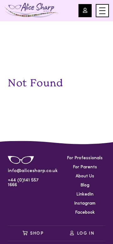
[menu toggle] (102, 10)
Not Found (35, 83)
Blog (84, 185)
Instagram (84, 203)
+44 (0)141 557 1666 (23, 182)
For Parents (85, 167)
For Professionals (85, 158)
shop (37, 233)
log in (85, 233)
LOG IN (85, 10)
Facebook (85, 212)
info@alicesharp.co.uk (28, 171)
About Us (85, 176)
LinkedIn (85, 194)
